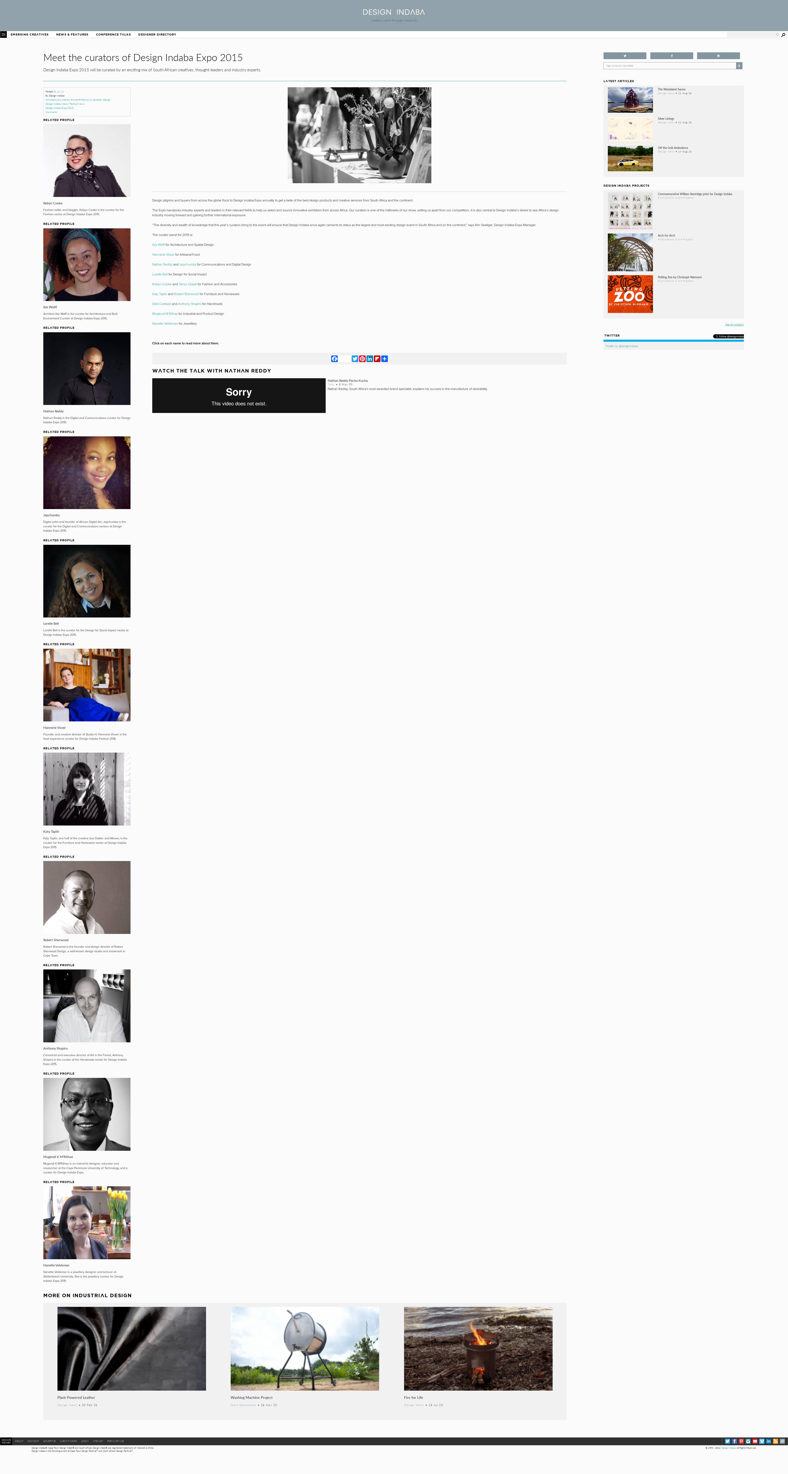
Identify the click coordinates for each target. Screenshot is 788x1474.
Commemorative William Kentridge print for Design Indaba (695, 194)
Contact (33, 1441)
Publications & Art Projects (676, 197)
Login (85, 1441)
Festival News (77, 104)
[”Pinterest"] (718, 55)
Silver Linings (666, 118)
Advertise (49, 1441)
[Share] (384, 358)
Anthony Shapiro (55, 1048)
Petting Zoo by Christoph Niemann (680, 277)
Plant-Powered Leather (76, 1397)
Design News (67, 1405)
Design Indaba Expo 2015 (59, 108)
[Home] (394, 13)
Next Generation (244, 1405)
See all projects (734, 324)
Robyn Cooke (52, 203)
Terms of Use (115, 1441)
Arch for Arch (666, 235)
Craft (76, 99)
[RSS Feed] (775, 1441)
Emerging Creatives (30, 34)
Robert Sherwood (56, 939)
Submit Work (68, 1441)
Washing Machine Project (252, 1397)
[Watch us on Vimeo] (761, 1441)
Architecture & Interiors (58, 99)
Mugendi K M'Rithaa (58, 1156)
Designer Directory (157, 34)
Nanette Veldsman (56, 1265)
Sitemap (98, 1441)
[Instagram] (748, 1441)
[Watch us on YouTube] (755, 1441)
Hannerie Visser (54, 727)
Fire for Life (413, 1397)
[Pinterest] (362, 358)
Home (3, 34)
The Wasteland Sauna (671, 89)
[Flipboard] (377, 358)
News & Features (72, 34)
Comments (51, 112)
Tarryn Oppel (188, 284)
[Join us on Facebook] (671, 55)
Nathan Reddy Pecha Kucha (348, 380)
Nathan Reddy (53, 411)
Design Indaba (728, 1447)
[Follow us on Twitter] (625, 55)
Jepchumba (51, 515)
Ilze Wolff (50, 307)
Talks (331, 384)
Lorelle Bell (51, 623)
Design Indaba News (57, 104)
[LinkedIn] (370, 358)
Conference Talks (113, 34)
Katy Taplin (51, 831)
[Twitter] (355, 358)
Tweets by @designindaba (622, 346)
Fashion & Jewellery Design (95, 99)
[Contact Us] (782, 1441)
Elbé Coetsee (161, 304)
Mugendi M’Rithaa (165, 314)
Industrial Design (102, 1295)
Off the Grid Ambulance (673, 148)
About (19, 1441)
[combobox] (753, 34)
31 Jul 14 (59, 91)
